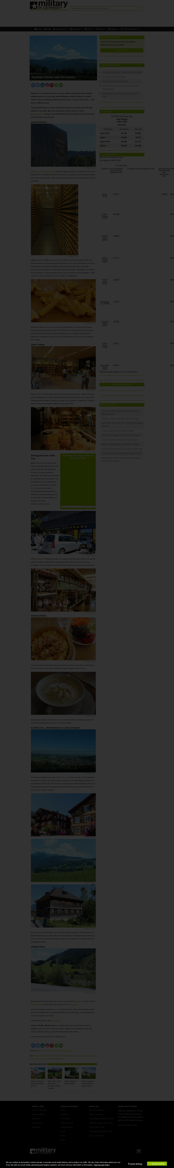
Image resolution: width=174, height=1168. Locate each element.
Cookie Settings (135, 1164)
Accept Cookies (158, 1164)
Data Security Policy (102, 1165)
